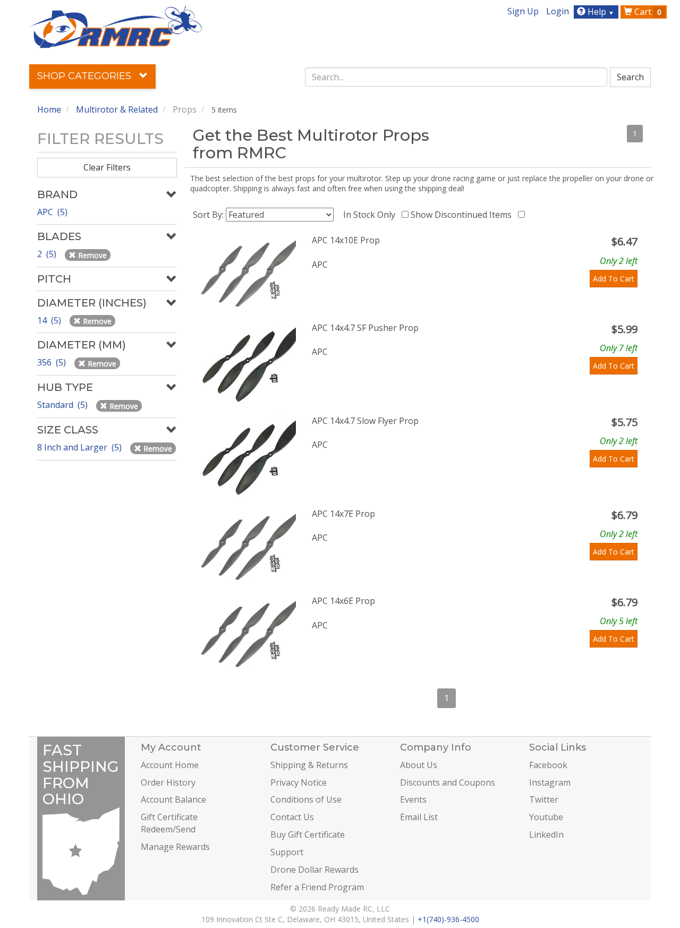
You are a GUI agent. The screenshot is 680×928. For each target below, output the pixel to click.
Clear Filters (107, 167)
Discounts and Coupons (447, 782)
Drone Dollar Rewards (314, 869)
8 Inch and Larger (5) (80, 447)
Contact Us (292, 817)
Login (557, 11)
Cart (646, 12)
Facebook (548, 765)
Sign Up (523, 11)
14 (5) (50, 320)
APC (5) (52, 212)
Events (413, 799)
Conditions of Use (306, 799)
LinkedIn (546, 834)
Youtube (546, 817)
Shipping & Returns (309, 765)
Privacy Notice (298, 782)
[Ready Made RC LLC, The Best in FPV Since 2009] (115, 26)
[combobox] (456, 77)
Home (49, 109)
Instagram (550, 782)
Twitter (543, 799)
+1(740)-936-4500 (448, 919)
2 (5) (47, 254)
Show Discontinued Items (463, 214)
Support (286, 852)
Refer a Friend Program (317, 887)
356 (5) (52, 362)
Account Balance (173, 799)
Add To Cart (613, 279)
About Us (418, 765)
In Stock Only (371, 214)
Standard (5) (63, 405)
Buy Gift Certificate (307, 834)
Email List (419, 817)
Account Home (170, 765)
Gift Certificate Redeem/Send (169, 823)
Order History (168, 782)
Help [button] (599, 12)
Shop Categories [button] (85, 76)
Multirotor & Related (117, 109)
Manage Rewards (175, 847)
